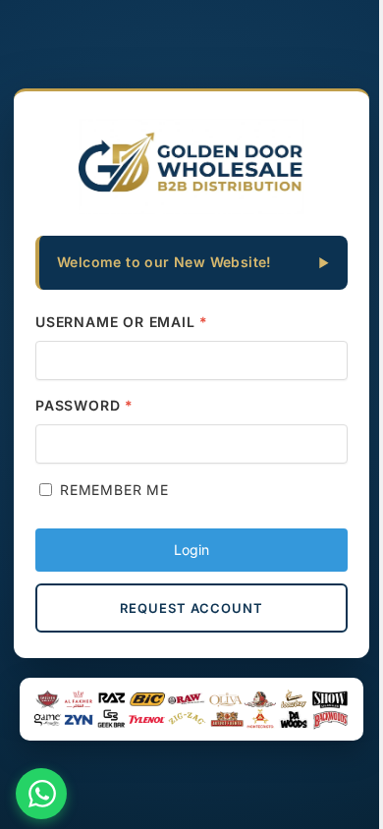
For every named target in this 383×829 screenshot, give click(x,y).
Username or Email (121, 321)
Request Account (191, 608)
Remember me (114, 489)
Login (191, 549)
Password (84, 405)
